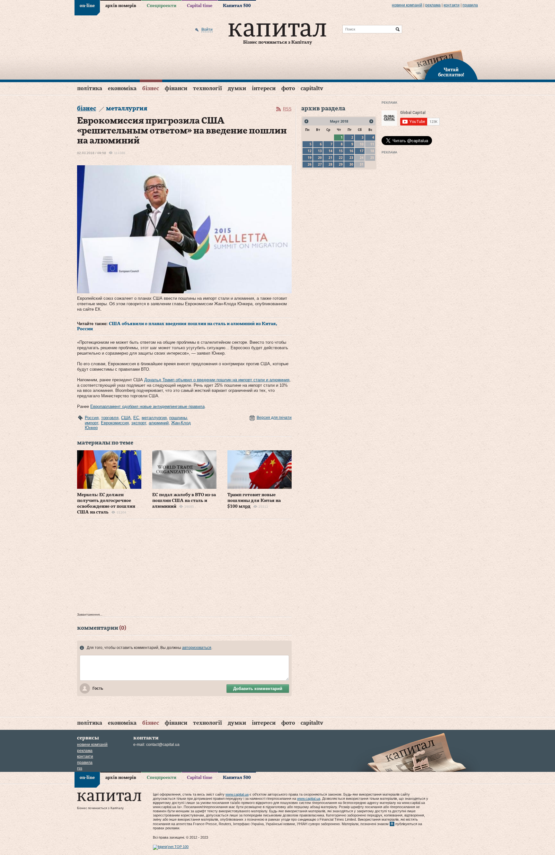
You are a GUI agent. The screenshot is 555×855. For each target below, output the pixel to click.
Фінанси (176, 88)
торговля (110, 417)
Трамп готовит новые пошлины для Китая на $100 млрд (254, 501)
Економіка (122, 88)
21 (330, 157)
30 (351, 164)
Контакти (452, 5)
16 (351, 151)
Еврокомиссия (115, 422)
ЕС (136, 417)
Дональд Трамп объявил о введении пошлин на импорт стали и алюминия (216, 379)
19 (310, 157)
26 (310, 164)
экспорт (138, 422)
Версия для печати (274, 417)
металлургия (154, 417)
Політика (89, 88)
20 (320, 157)
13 (320, 151)
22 (341, 157)
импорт (91, 422)
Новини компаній (407, 5)
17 (362, 151)
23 (351, 157)
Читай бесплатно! (451, 72)
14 (330, 151)
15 (341, 151)
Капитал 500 (237, 6)
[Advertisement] (184, 567)
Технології (207, 88)
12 (310, 151)
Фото (288, 88)
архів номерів (120, 6)
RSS (287, 109)
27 (320, 164)
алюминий (159, 422)
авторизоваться (196, 647)
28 (330, 164)
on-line (87, 6)
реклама (433, 5)
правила (470, 5)
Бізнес (150, 88)
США (126, 417)
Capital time (199, 6)
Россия (92, 417)
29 (341, 164)
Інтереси (264, 88)
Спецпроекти (161, 6)
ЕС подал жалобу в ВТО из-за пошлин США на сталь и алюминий (184, 501)
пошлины (178, 417)
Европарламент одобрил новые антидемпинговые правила (147, 406)
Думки (237, 88)
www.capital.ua (237, 794)
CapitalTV (312, 88)
